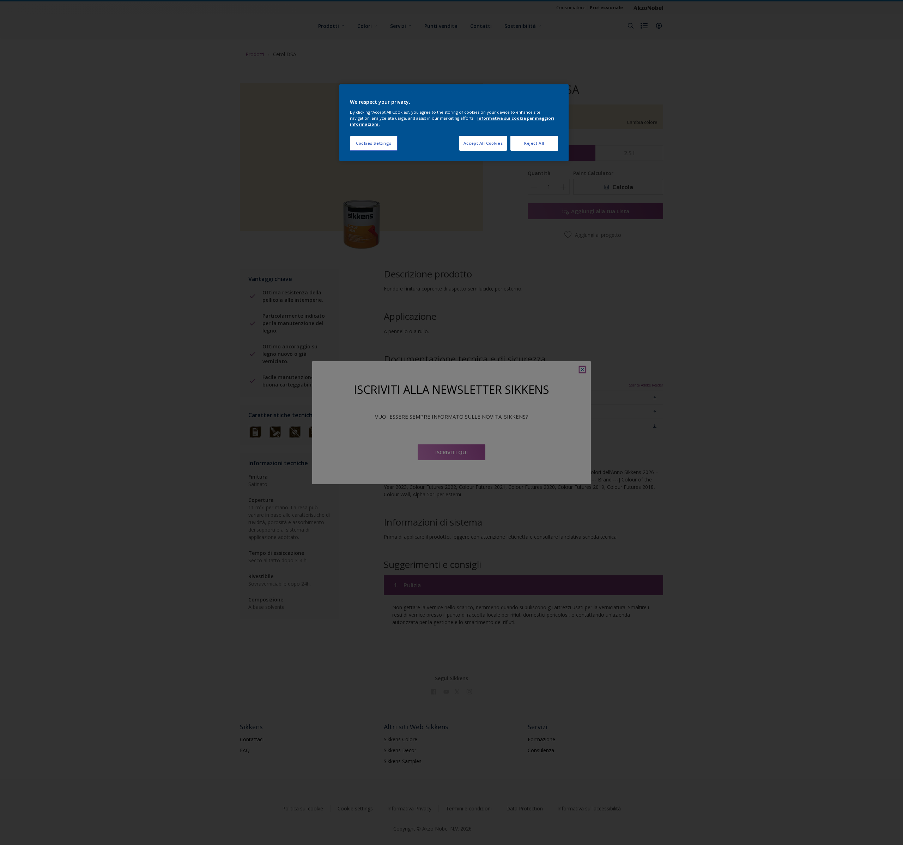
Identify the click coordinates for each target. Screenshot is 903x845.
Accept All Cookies (483, 143)
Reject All (534, 143)
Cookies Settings (374, 143)
